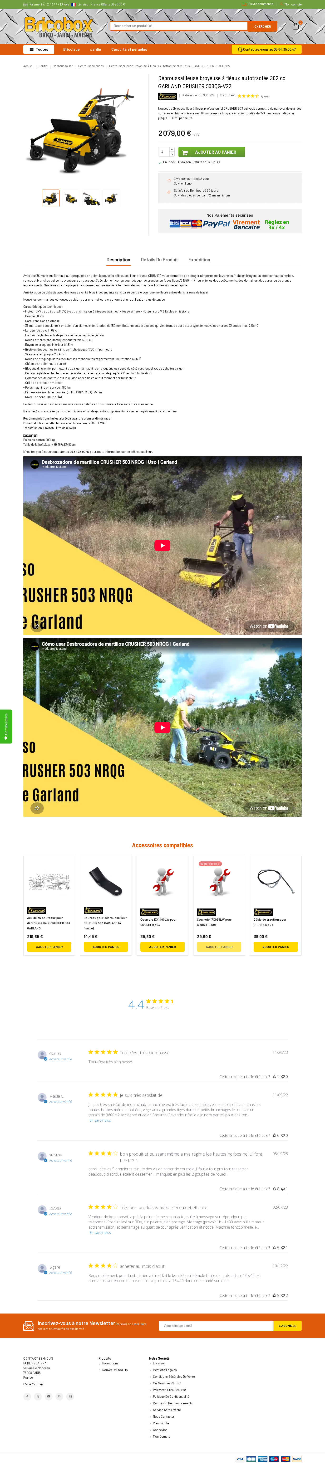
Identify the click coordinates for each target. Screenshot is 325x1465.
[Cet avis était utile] (274, 1135)
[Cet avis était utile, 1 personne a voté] (274, 1076)
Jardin (95, 49)
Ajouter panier (49, 947)
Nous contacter (163, 1416)
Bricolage (71, 49)
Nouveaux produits (115, 1370)
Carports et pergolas (129, 49)
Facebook (27, 1397)
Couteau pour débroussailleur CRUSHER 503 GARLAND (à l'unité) (105, 923)
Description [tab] (118, 259)
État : (224, 95)
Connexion (159, 1430)
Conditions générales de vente (173, 1376)
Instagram (70, 1397)
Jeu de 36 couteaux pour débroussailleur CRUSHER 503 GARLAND (48, 923)
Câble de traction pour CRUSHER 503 (270, 922)
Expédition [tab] (199, 259)
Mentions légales (164, 1370)
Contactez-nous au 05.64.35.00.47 (269, 49)
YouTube (49, 1397)
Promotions (110, 1363)
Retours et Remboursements (172, 1403)
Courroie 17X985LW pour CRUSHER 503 (214, 922)
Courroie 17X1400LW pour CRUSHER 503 (158, 922)
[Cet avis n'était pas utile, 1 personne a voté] (283, 1189)
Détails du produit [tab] (159, 259)
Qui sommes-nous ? (166, 1383)
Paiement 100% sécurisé (169, 1390)
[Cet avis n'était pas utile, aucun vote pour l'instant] (283, 1076)
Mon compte (161, 1436)
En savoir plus (100, 1120)
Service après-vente (166, 1410)
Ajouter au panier (215, 152)
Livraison (159, 1363)
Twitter (38, 1397)
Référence (189, 95)
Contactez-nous (38, 1358)
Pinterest (59, 1397)
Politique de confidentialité (170, 1396)
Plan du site (160, 1423)
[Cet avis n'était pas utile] (283, 1295)
